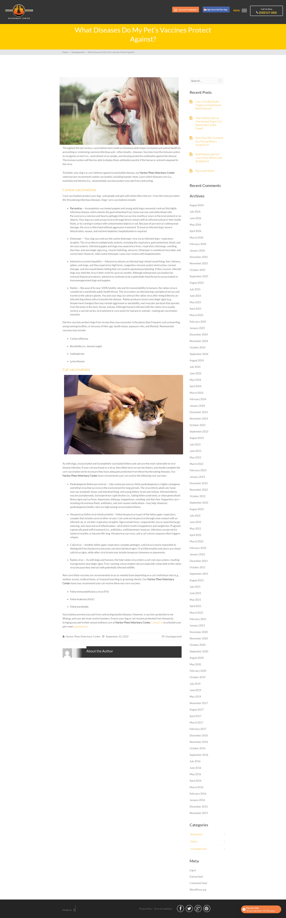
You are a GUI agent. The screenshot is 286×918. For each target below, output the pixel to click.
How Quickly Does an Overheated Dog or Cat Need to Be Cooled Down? (209, 123)
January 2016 (197, 800)
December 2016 (199, 735)
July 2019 (195, 683)
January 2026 (197, 250)
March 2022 (196, 541)
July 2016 (195, 761)
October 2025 (197, 269)
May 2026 (195, 224)
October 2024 (197, 347)
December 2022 (199, 483)
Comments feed (198, 883)
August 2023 (197, 437)
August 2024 (197, 360)
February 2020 (198, 670)
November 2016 (199, 741)
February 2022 (198, 547)
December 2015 (199, 806)
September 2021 (199, 573)
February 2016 (198, 793)
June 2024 (195, 373)
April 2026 (195, 231)
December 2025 (199, 256)
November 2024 (199, 341)
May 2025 (195, 302)
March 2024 (196, 392)
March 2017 (196, 722)
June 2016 (195, 767)
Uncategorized (173, 636)
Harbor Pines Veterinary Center (83, 636)
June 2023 (195, 450)
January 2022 (197, 554)
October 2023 (197, 425)
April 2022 (195, 535)
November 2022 (199, 489)
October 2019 (197, 677)
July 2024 (195, 366)
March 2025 (196, 315)
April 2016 (195, 780)
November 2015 (199, 813)
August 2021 (197, 580)
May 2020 (195, 664)
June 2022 (195, 522)
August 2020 (197, 657)
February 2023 (198, 470)
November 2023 (199, 418)
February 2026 (198, 244)
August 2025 (197, 282)
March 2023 (196, 463)
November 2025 (199, 263)
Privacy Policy (145, 908)
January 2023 (197, 476)
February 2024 (198, 399)
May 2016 (195, 774)
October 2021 (197, 567)
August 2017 (197, 709)
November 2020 (199, 638)
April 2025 (195, 308)
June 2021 (195, 593)
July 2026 (195, 211)
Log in (193, 870)
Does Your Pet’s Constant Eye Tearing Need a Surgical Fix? (209, 141)
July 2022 (195, 515)
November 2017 (199, 703)
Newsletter (196, 834)
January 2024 (197, 405)
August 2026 (197, 205)
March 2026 (196, 237)
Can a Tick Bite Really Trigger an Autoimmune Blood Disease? (208, 105)
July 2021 (195, 586)
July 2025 (195, 289)
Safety (194, 841)
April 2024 (195, 386)
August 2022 (197, 509)
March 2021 (196, 612)
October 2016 (197, 748)
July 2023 (195, 444)
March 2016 (196, 787)
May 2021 (195, 599)
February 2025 (198, 321)
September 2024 (199, 354)
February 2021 (198, 619)
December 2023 (199, 412)
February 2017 (198, 728)
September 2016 (199, 754)
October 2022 (197, 496)
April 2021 (195, 606)
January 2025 (197, 328)
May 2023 (195, 457)
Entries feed (196, 876)
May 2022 (195, 528)
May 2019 (195, 696)
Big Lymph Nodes (205, 170)
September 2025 (199, 276)
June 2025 (195, 295)
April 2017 (195, 716)
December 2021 (199, 560)
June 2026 (195, 218)
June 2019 (195, 690)
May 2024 (195, 379)
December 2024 (199, 334)
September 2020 (199, 651)
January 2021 (197, 625)
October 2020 (197, 644)
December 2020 (199, 632)
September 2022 (199, 502)
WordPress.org (198, 889)
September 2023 (199, 431)
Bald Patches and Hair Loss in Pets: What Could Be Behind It (209, 158)
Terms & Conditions (163, 908)
